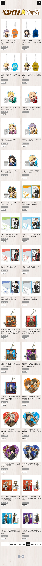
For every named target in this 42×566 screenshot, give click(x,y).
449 (32, 544)
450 (36, 544)
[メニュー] (3, 3)
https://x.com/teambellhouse (19, 556)
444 (11, 544)
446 (20, 544)
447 (24, 544)
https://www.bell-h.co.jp (22, 556)
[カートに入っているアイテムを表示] (39, 3)
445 (15, 544)
